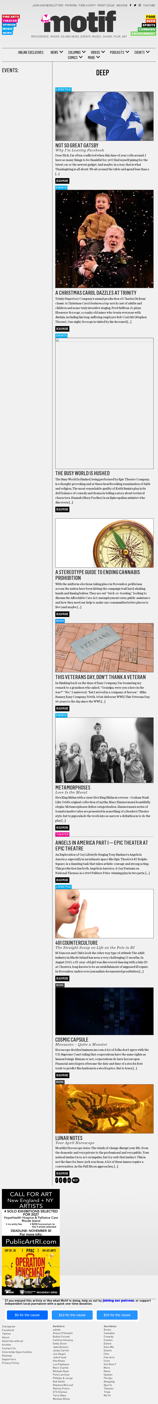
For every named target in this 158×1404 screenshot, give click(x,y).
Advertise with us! (12, 1341)
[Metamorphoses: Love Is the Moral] (104, 782)
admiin (57, 1330)
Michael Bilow (61, 1399)
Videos (95, 52)
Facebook (130, 5)
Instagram (140, 5)
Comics (73, 57)
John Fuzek (59, 1357)
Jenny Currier (61, 1350)
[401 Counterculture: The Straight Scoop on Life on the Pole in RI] (104, 937)
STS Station (60, 1392)
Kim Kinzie (59, 1361)
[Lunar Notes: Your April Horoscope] (104, 1132)
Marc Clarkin (60, 1368)
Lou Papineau (61, 1364)
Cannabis (147, 29)
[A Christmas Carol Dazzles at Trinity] (104, 287)
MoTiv (107, 1395)
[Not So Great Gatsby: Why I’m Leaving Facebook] (104, 139)
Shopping (109, 1382)
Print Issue (105, 5)
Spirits (149, 25)
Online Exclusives (31, 52)
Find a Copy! (87, 5)
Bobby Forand (61, 1337)
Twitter (135, 5)
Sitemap (7, 1356)
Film (106, 1354)
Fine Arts (11, 16)
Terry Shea (59, 1395)
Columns (74, 52)
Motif (79, 23)
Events (139, 52)
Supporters (9, 1359)
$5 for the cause (27, 1315)
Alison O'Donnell (63, 1333)
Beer (150, 21)
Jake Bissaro (61, 1347)
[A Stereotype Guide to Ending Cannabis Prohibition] (104, 566)
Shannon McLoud (63, 1385)
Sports (108, 1385)
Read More (62, 181)
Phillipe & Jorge (63, 1378)
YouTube (149, 5)
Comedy (108, 1337)
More (91, 57)
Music (8, 28)
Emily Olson (60, 1344)
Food (150, 16)
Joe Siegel (59, 1354)
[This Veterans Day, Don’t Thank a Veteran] (104, 671)
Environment (143, 33)
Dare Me (109, 1347)
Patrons (71, 5)
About (5, 1337)
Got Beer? (110, 1364)
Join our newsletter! (47, 5)
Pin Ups (108, 1378)
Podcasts (117, 52)
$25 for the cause (117, 1315)
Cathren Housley (63, 1340)
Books (107, 1330)
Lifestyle (63, 89)
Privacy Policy (10, 1363)
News (7, 33)
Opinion (9, 24)
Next (75, 1180)
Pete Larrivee (61, 1375)
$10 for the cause (72, 1315)
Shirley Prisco (61, 1388)
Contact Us (9, 1348)
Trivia (107, 1392)
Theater (10, 20)
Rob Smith (59, 1382)
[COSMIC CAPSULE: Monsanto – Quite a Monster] (104, 1034)
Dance (107, 1344)
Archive (122, 5)
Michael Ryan (61, 1371)
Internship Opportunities (17, 1352)
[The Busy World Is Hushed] (104, 340)
